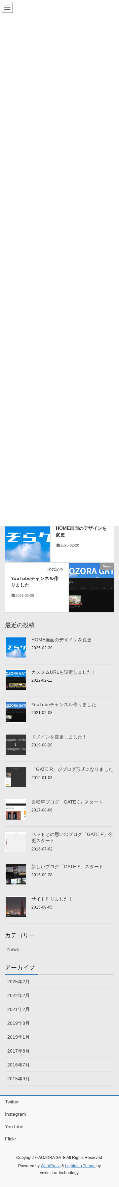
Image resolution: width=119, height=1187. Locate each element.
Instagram (15, 1114)
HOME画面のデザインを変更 (61, 639)
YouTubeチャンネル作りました (63, 704)
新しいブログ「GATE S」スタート (67, 866)
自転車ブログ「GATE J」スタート (67, 802)
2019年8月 (18, 1023)
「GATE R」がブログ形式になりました (72, 769)
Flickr (10, 1138)
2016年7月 (18, 1064)
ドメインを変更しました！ (59, 736)
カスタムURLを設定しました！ (63, 672)
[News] (27, 537)
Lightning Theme (80, 1166)
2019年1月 (18, 1037)
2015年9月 (18, 1078)
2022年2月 (18, 995)
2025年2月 (18, 981)
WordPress (50, 1166)
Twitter (12, 1101)
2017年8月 (18, 1051)
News (13, 949)
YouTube (14, 1126)
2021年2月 (18, 1009)
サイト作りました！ (52, 899)
